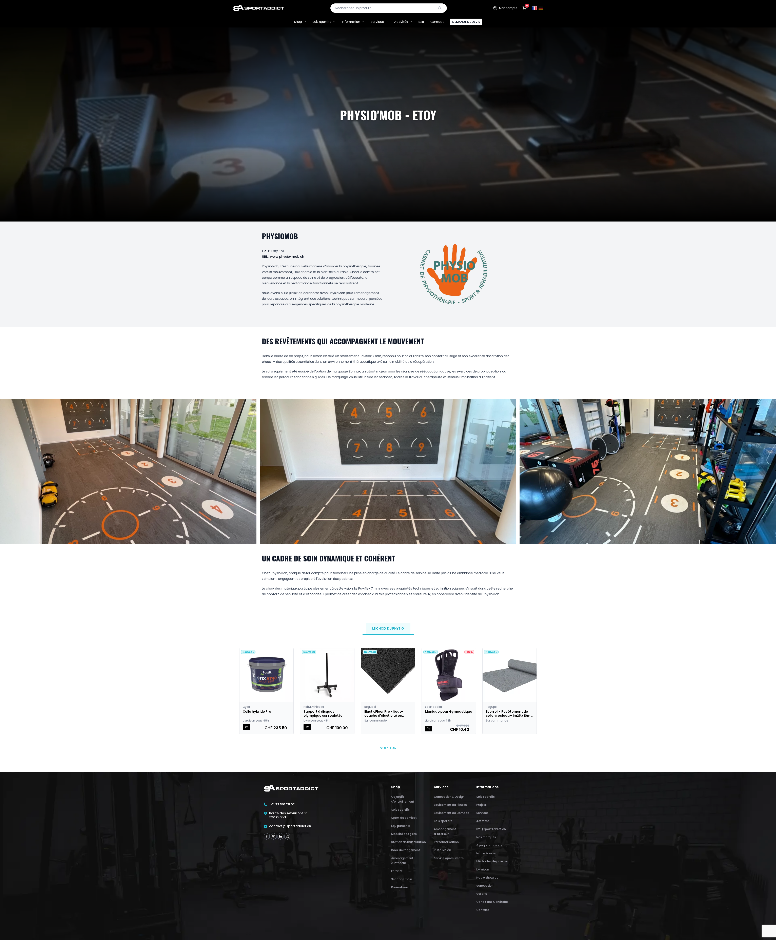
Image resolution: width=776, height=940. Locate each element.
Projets (481, 805)
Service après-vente (449, 858)
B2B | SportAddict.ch (491, 829)
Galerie (481, 894)
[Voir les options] (428, 728)
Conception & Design (449, 797)
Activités (401, 21)
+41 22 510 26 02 (282, 804)
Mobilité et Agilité (404, 834)
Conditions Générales (492, 902)
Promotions (399, 887)
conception (484, 886)
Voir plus (388, 748)
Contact (437, 21)
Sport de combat (404, 818)
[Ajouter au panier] (246, 727)
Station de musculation (408, 842)
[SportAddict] (259, 8)
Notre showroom (488, 878)
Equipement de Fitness (450, 805)
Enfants (397, 871)
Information (351, 21)
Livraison (482, 869)
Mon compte (508, 8)
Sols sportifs (321, 21)
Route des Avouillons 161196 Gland (288, 815)
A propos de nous (489, 845)
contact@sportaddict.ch (290, 826)
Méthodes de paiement (493, 861)
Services (377, 21)
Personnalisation (446, 842)
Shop (298, 21)
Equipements (400, 826)
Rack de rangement (405, 850)
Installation (442, 850)
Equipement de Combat (451, 813)
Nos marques (486, 837)
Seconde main (401, 879)
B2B (421, 21)
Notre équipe (486, 853)
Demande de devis (466, 22)
